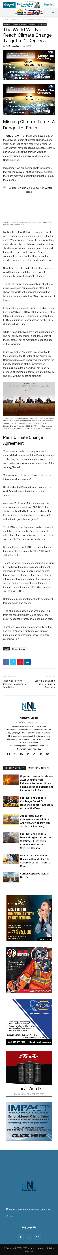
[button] (5, 12)
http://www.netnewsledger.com (29, 722)
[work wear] (29, 970)
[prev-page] (5, 888)
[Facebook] (6, 662)
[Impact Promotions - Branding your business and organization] (29, 1121)
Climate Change (18, 649)
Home (5, 19)
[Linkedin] (27, 662)
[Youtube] (48, 754)
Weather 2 (15, 19)
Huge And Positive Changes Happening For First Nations (15, 684)
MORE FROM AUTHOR (38, 768)
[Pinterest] (20, 662)
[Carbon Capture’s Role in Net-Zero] (11, 877)
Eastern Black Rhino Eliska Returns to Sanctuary (45, 684)
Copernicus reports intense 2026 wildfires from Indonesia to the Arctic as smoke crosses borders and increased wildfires (37, 783)
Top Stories (41, 24)
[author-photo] (29, 713)
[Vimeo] (42, 754)
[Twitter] (13, 662)
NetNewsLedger (13, 46)
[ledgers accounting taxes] (29, 1022)
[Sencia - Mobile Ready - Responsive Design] (29, 1074)
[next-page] (10, 888)
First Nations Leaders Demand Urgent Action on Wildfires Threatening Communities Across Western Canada (35, 841)
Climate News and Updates (35, 19)
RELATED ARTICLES (14, 768)
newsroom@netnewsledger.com (35, 1216)
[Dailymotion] (9, 754)
